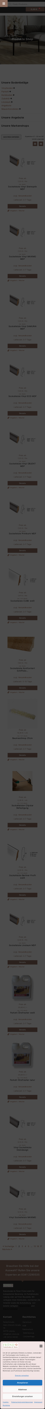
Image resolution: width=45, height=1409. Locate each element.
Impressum (38, 1402)
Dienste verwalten (22, 1375)
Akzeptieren (22, 1383)
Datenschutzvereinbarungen (22, 1402)
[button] (41, 1346)
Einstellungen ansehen (22, 1396)
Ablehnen (22, 1389)
